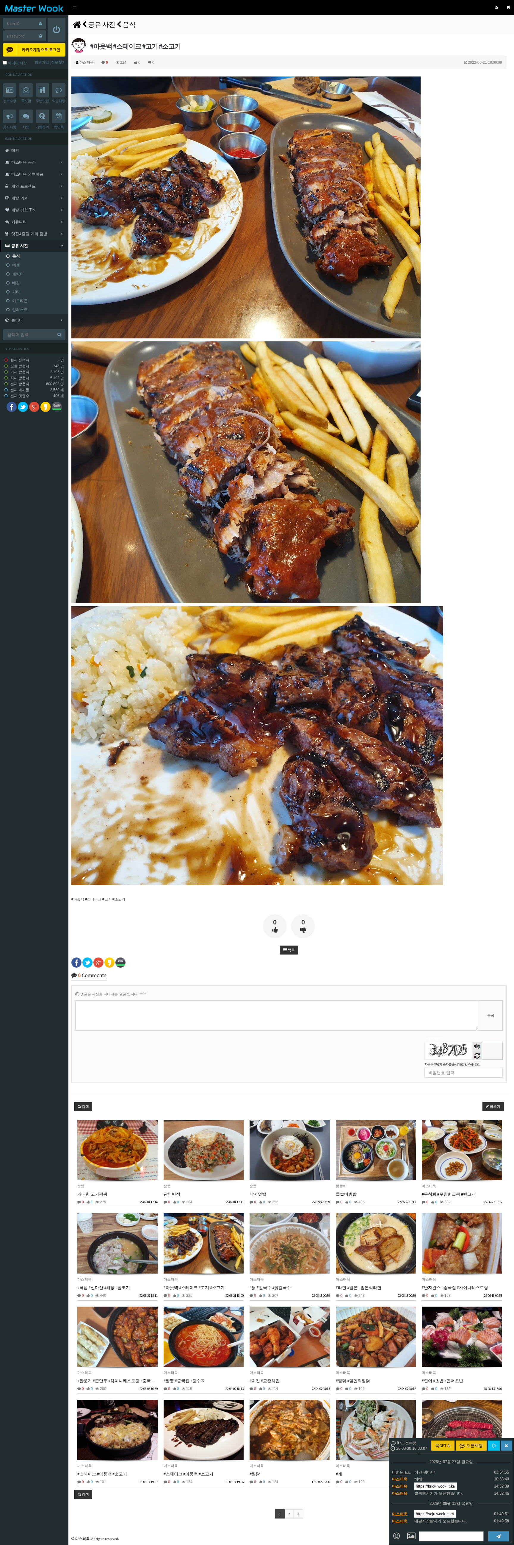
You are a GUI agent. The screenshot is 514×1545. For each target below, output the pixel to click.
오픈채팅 (474, 1445)
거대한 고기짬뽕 (92, 1194)
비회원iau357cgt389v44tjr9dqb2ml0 (402, 1472)
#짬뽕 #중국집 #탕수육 (184, 1380)
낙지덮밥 (258, 1194)
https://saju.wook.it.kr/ (435, 1514)
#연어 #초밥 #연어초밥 (442, 1380)
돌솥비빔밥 (346, 1194)
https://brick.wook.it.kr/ (435, 1486)
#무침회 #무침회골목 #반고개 (449, 1194)
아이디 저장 (16, 63)
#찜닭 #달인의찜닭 (353, 1380)
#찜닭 (255, 1474)
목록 (291, 950)
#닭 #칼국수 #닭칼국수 (270, 1287)
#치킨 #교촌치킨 (265, 1380)
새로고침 (477, 1055)
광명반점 (172, 1194)
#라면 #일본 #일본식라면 (358, 1287)
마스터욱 (400, 1479)
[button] (74, 7)
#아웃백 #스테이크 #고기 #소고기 (194, 1287)
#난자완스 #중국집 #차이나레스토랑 (455, 1287)
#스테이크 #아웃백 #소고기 (102, 1474)
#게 (339, 1474)
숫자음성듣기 (477, 1047)
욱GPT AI (443, 1445)
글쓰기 (494, 1107)
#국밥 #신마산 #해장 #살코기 (103, 1287)
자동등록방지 (434, 1038)
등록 (490, 1015)
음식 (129, 24)
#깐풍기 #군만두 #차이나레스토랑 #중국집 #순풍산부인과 (130, 1380)
